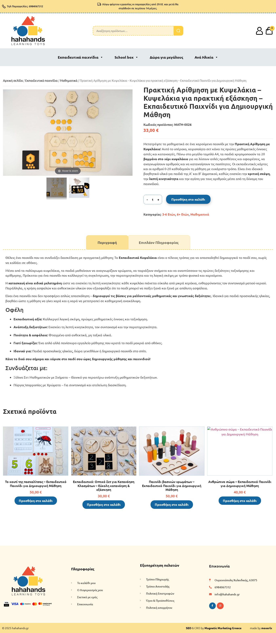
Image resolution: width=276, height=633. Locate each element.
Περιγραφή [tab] (107, 242)
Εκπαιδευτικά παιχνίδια (78, 57)
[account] (259, 31)
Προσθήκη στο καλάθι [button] (36, 501)
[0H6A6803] (79, 188)
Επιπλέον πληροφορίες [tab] (159, 242)
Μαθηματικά (68, 80)
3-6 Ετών (168, 214)
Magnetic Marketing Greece (222, 628)
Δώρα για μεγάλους (166, 57)
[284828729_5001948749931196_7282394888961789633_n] (56, 188)
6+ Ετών (183, 214)
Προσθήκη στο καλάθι (188, 199)
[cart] (269, 31)
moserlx (266, 628)
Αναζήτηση (178, 31)
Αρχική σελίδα (13, 80)
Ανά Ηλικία (204, 57)
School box (124, 57)
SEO (188, 628)
